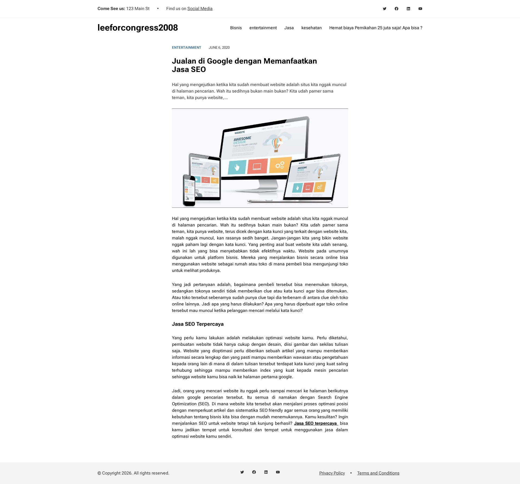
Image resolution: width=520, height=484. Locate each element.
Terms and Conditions (378, 473)
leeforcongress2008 (138, 27)
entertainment (186, 47)
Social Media (200, 8)
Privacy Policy (332, 473)
